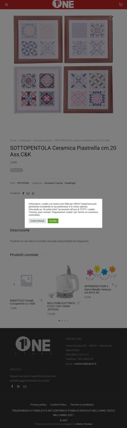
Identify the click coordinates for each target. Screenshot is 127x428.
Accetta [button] (53, 220)
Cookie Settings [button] (37, 220)
